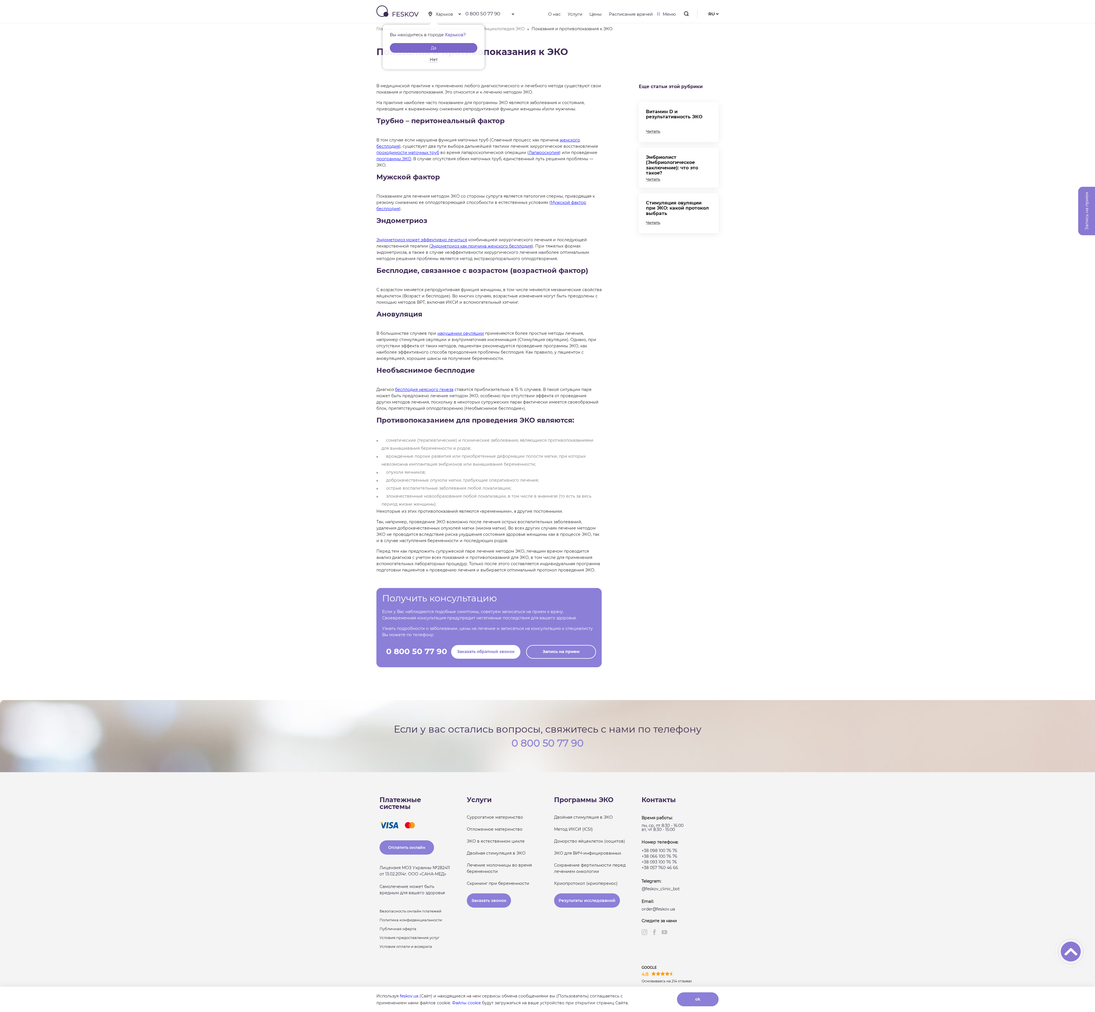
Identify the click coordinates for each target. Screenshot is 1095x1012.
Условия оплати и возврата (406, 946)
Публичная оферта (398, 928)
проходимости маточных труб (407, 152)
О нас (554, 14)
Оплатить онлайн (406, 847)
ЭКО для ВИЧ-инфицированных (587, 853)
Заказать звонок (488, 900)
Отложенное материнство (494, 829)
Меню (669, 14)
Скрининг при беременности (498, 883)
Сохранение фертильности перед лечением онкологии (590, 868)
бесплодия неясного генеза (424, 389)
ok (697, 999)
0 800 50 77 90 (482, 14)
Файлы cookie (466, 1002)
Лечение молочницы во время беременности (499, 868)
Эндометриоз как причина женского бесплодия (481, 246)
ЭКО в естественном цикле (496, 841)
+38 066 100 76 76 (659, 856)
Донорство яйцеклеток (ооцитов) (589, 841)
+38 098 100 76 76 (659, 850)
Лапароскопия (544, 152)
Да (433, 47)
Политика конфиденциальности (411, 920)
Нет (434, 59)
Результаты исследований (587, 900)
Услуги (575, 14)
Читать (653, 131)
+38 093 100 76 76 (659, 862)
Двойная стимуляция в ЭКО (496, 853)
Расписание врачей (631, 14)
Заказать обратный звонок (486, 651)
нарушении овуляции (460, 333)
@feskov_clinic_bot (661, 888)
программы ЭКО (393, 158)
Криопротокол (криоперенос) (586, 883)
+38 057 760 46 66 (660, 867)
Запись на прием (561, 651)
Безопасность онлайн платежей (410, 911)
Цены (595, 14)
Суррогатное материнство (495, 817)
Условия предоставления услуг (409, 937)
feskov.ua (409, 996)
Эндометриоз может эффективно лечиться (421, 239)
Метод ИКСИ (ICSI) (573, 829)
